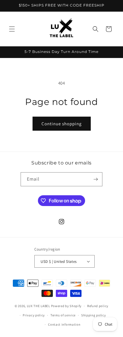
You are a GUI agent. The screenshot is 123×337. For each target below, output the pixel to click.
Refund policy (97, 306)
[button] (12, 29)
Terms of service (63, 315)
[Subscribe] (95, 179)
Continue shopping (61, 123)
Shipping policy (93, 315)
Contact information (64, 324)
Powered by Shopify (66, 306)
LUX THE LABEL (38, 306)
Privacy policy (34, 315)
